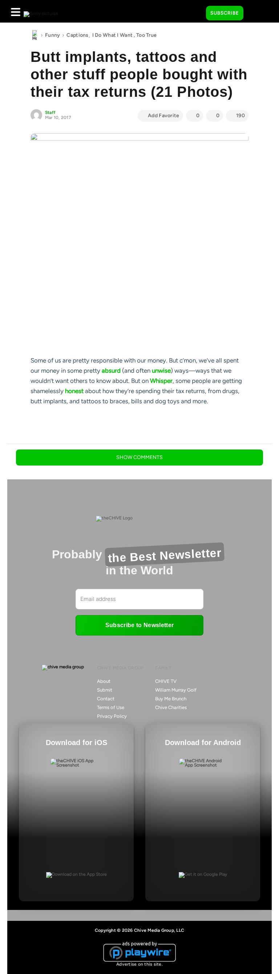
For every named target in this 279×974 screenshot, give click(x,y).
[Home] (35, 35)
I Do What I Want (112, 35)
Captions (77, 35)
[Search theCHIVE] (195, 11)
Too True (146, 35)
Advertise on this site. (139, 964)
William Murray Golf (176, 690)
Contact (105, 698)
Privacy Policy (112, 716)
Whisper (161, 380)
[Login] (255, 13)
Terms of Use (110, 707)
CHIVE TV (166, 681)
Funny (52, 35)
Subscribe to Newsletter (139, 625)
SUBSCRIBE (224, 13)
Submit (104, 690)
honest (74, 391)
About (103, 681)
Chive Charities (171, 707)
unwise (161, 370)
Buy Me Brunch (170, 698)
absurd (111, 370)
